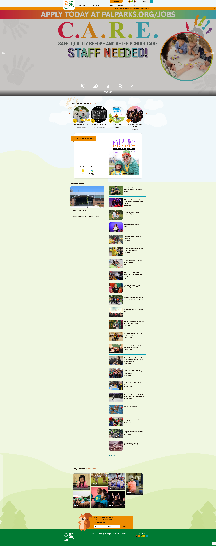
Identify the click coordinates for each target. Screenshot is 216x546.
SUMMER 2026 (83, 173)
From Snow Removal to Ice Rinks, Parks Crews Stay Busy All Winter (134, 395)
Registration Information (133, 5)
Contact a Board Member (105, 533)
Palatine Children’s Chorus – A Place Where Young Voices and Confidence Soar (133, 359)
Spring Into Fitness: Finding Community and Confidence (132, 286)
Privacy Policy (116, 533)
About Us (120, 5)
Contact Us (94, 533)
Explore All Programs (91, 468)
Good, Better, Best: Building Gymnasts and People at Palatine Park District (133, 371)
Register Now (116, 1)
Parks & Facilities (96, 5)
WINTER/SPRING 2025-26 (92, 174)
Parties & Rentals (109, 5)
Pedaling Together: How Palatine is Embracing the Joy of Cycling (133, 298)
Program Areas (83, 5)
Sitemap (105, 534)
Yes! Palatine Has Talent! (131, 224)
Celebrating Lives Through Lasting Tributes (132, 213)
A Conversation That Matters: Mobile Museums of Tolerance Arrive (133, 274)
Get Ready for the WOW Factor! (133, 309)
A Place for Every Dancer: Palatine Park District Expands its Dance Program (134, 201)
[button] (3, 53)
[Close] (214, 8)
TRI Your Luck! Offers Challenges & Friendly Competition (134, 322)
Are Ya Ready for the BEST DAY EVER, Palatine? (133, 334)
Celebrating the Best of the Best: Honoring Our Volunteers (133, 346)
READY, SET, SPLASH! (130, 407)
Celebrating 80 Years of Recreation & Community (131, 444)
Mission (124, 533)
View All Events (94, 103)
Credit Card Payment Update (80, 210)
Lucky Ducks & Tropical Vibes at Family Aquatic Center (133, 249)
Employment (112, 534)
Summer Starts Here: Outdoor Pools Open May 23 (133, 261)
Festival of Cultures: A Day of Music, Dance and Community (133, 188)
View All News (112, 455)
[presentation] (69, 114)
